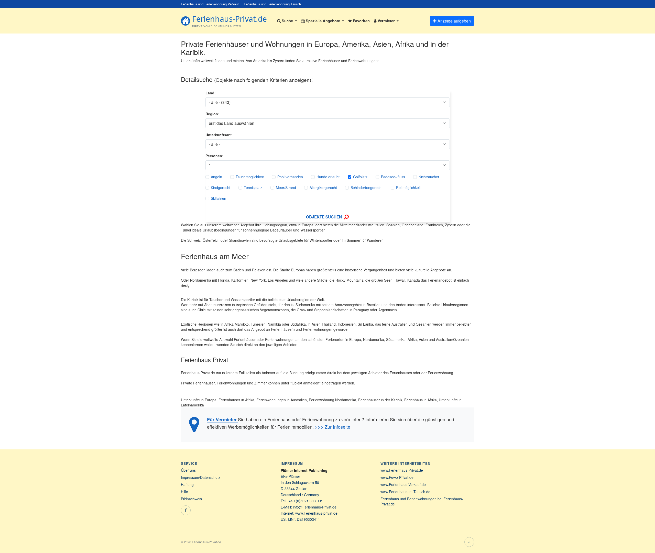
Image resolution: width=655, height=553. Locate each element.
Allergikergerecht (323, 187)
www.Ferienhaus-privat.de (316, 513)
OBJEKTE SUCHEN (324, 217)
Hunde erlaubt (328, 176)
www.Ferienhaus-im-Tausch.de (405, 491)
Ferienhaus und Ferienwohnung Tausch (272, 4)
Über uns (188, 470)
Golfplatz (360, 176)
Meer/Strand (286, 187)
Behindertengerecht (367, 187)
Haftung (187, 484)
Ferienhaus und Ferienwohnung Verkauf (210, 4)
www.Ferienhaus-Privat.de (401, 470)
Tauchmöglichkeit (250, 176)
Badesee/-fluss (393, 176)
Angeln (216, 176)
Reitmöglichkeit (408, 187)
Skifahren (218, 198)
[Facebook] (186, 510)
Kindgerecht (220, 187)
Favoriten (361, 21)
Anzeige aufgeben (453, 21)
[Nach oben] (469, 542)
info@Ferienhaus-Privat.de (314, 507)
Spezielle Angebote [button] (323, 21)
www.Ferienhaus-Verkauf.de (403, 484)
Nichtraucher (429, 176)
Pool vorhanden (290, 176)
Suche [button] (287, 21)
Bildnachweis (191, 498)
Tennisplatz (253, 187)
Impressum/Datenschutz (200, 477)
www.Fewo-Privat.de (396, 477)
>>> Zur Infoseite (332, 426)
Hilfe (184, 491)
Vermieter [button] (386, 21)
